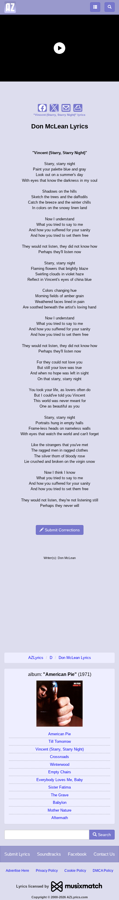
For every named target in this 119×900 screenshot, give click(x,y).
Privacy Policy (47, 871)
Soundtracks (49, 854)
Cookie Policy (75, 871)
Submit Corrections (62, 530)
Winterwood (59, 764)
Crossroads (59, 757)
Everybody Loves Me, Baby (59, 780)
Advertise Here (17, 871)
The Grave (59, 795)
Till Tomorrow (60, 741)
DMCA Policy (103, 871)
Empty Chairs (59, 772)
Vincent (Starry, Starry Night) (60, 749)
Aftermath (59, 818)
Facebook (77, 854)
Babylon (59, 802)
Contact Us (104, 854)
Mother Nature (59, 810)
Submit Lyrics (17, 854)
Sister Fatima (59, 787)
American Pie (59, 734)
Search (104, 834)
